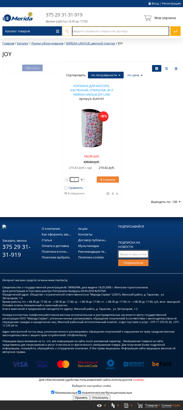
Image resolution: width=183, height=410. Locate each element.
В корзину (107, 179)
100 (174, 202)
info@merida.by (77, 335)
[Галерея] (166, 68)
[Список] (176, 68)
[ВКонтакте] (112, 194)
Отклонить (100, 397)
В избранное (76, 193)
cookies (138, 379)
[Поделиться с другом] (107, 194)
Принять (81, 397)
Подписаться (133, 263)
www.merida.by (58, 280)
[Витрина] (156, 68)
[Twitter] (117, 194)
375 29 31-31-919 (64, 14)
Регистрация (171, 3)
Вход (155, 3)
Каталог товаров (17, 31)
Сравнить (76, 188)
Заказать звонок (14, 240)
